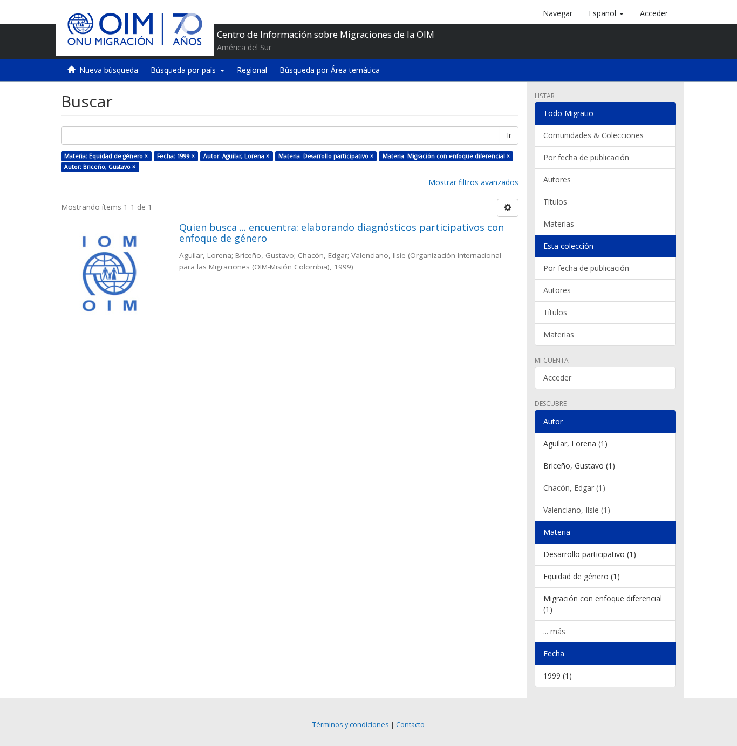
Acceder (557, 377)
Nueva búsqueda (108, 70)
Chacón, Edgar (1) (574, 488)
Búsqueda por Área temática (329, 70)
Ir (509, 135)
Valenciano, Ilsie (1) (576, 510)
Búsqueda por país (185, 70)
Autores (557, 179)
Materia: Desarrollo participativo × (325, 156)
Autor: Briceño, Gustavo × (99, 167)
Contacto (410, 724)
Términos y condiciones (350, 724)
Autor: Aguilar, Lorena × (236, 156)
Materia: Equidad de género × (106, 156)
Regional (252, 70)
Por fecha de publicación (586, 157)
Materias (558, 224)
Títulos (555, 201)
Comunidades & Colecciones (593, 135)
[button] (606, 13)
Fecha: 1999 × (176, 156)
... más (554, 631)
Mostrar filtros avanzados (473, 182)
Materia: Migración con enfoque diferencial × (446, 156)
